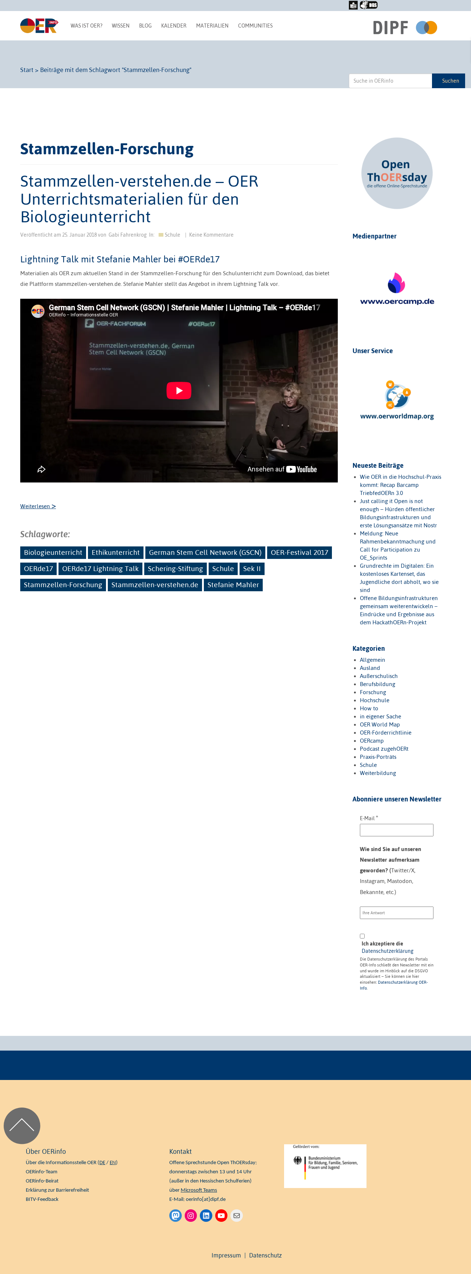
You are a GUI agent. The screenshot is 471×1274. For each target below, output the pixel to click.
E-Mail (369, 818)
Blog (145, 26)
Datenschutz (265, 1255)
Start (26, 69)
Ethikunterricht (116, 552)
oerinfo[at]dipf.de (206, 1199)
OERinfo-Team (41, 1172)
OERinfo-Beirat (42, 1181)
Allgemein (372, 660)
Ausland (370, 668)
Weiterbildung (378, 773)
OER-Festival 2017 (299, 552)
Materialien (212, 26)
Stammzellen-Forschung (63, 585)
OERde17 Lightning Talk (100, 568)
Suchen (450, 81)
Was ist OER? (86, 26)
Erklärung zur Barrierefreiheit (57, 1190)
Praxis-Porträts (378, 757)
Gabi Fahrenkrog (128, 235)
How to (369, 708)
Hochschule (374, 700)
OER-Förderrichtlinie (385, 732)
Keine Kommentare (211, 235)
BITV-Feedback (42, 1199)
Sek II (252, 568)
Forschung (373, 692)
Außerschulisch (379, 676)
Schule (172, 235)
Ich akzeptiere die (388, 947)
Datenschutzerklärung (388, 951)
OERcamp (372, 741)
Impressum (226, 1255)
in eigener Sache (380, 716)
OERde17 (38, 568)
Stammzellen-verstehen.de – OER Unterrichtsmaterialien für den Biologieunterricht (139, 199)
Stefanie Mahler (233, 585)
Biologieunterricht (53, 552)
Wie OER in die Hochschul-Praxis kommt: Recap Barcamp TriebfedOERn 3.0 (400, 485)
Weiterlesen (38, 506)
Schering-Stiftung (175, 568)
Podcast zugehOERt (384, 749)
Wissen (121, 26)
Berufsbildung (377, 684)
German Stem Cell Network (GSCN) (205, 552)
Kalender (174, 26)
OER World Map (380, 724)
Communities (255, 26)
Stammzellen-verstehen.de (154, 585)
